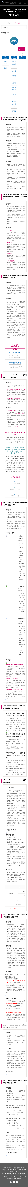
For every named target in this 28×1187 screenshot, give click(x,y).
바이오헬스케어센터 (22, 57)
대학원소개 (5, 27)
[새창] (11, 1182)
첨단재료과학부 (5, 62)
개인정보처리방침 (6, 1169)
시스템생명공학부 (5, 68)
